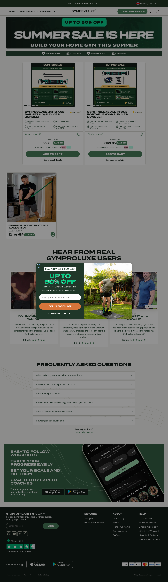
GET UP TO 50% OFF (60, 306)
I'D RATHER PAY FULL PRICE (60, 313)
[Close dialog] (38, 265)
